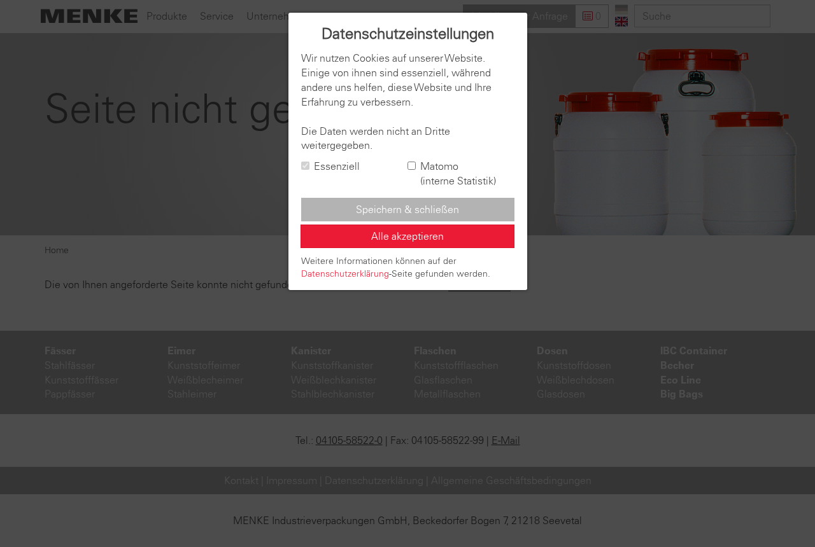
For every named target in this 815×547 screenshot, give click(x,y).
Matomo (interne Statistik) (458, 173)
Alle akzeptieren (407, 236)
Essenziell (337, 166)
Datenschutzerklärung (345, 273)
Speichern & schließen (407, 209)
